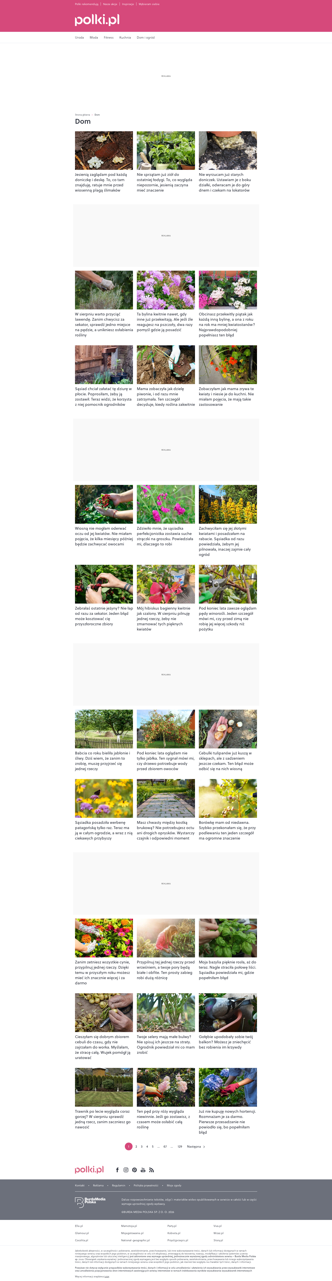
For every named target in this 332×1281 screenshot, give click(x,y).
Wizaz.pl (219, 1233)
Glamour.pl (82, 1233)
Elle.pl (79, 1226)
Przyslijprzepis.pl (177, 1240)
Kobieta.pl (173, 1233)
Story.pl (218, 1240)
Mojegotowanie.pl (132, 1233)
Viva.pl (218, 1226)
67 (165, 1146)
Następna (194, 1146)
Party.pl (172, 1226)
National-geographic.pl (135, 1240)
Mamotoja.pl (129, 1226)
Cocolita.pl (81, 1240)
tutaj (106, 1276)
